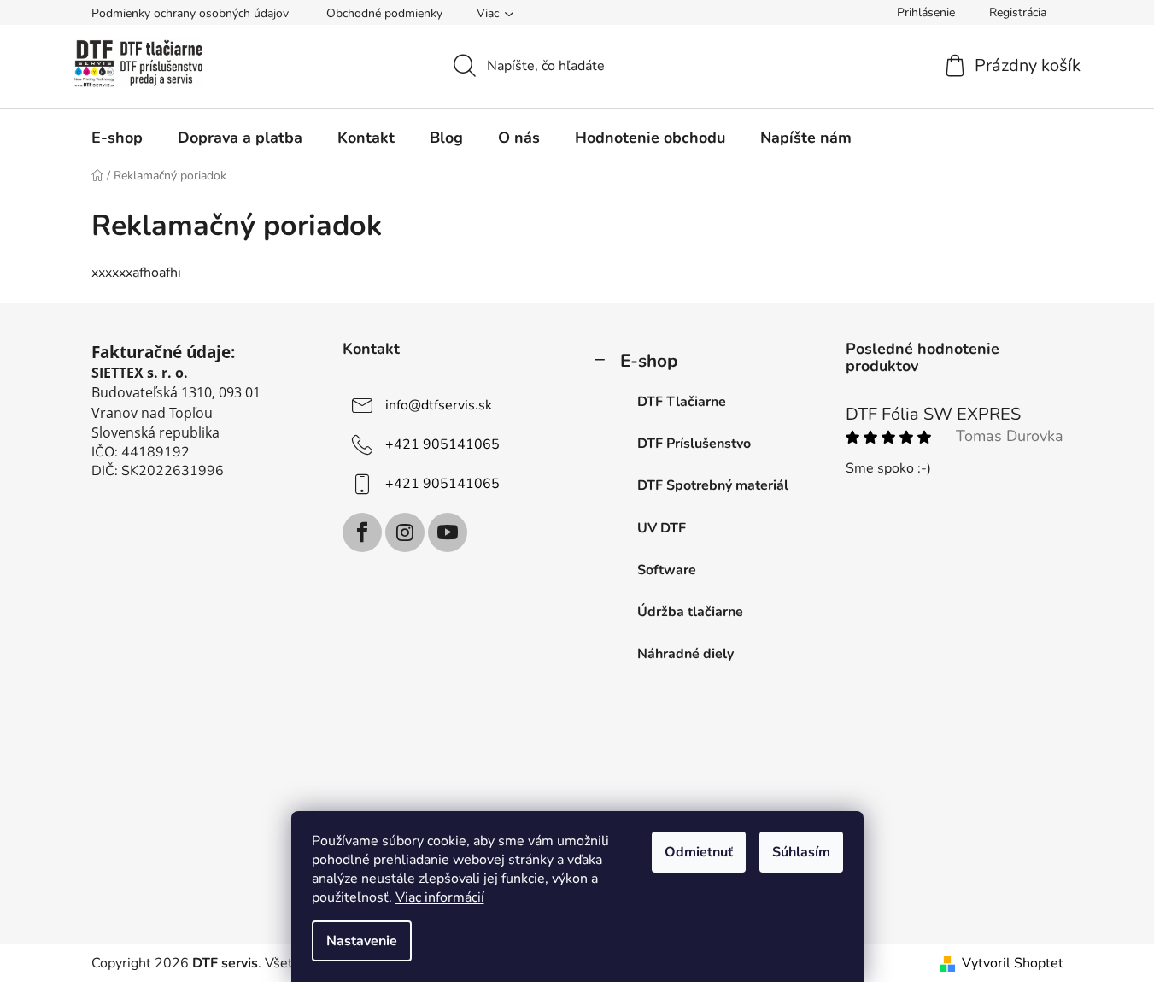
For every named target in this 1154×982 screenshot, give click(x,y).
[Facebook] (362, 532)
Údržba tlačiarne (690, 612)
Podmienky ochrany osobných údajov (190, 13)
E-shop (648, 361)
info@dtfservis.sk (438, 405)
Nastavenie (361, 941)
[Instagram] (405, 532)
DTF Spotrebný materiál (712, 485)
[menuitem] (117, 138)
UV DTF (661, 528)
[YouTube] (447, 532)
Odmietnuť (699, 852)
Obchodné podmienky (384, 13)
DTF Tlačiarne (681, 401)
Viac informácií (439, 897)
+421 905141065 (442, 444)
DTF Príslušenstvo (694, 443)
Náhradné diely (685, 653)
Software (666, 570)
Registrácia (1017, 12)
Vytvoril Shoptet (1012, 963)
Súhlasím (801, 852)
